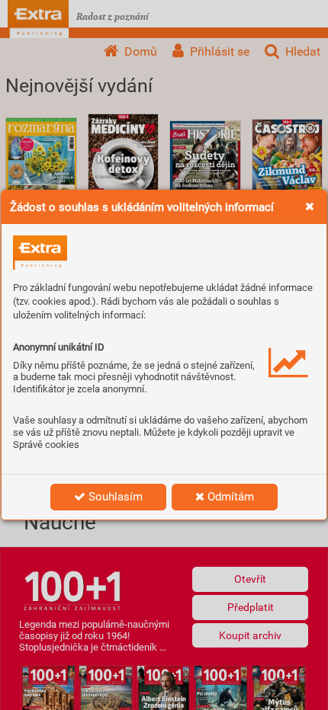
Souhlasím (114, 497)
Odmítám (229, 497)
